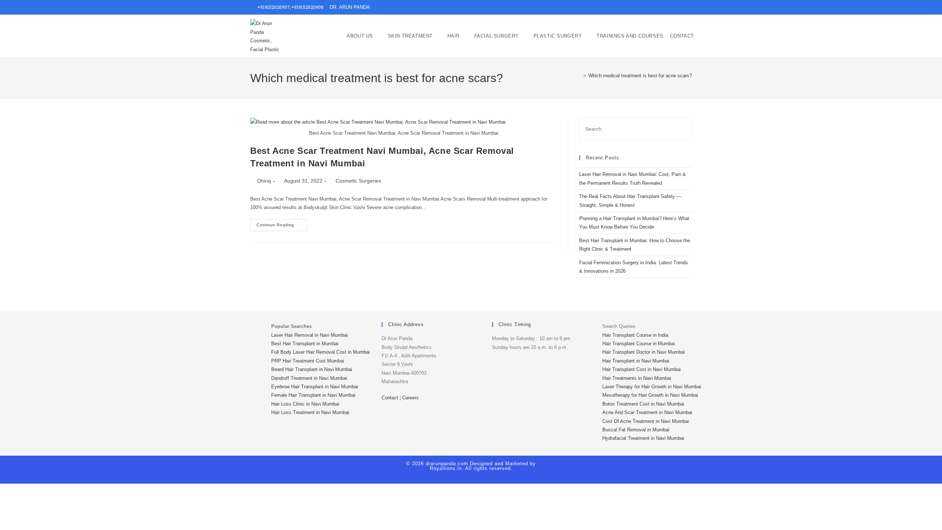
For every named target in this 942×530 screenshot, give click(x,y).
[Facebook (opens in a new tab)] (656, 7)
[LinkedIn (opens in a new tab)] (673, 7)
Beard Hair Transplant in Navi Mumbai (311, 369)
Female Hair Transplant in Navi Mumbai (313, 395)
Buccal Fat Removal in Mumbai (635, 429)
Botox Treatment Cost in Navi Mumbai (643, 404)
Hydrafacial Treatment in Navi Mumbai (643, 438)
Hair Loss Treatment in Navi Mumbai (310, 412)
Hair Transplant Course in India (635, 335)
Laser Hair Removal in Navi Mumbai (309, 335)
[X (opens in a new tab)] (647, 7)
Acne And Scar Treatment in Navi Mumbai (647, 412)
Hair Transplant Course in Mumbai (638, 343)
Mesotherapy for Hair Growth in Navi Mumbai (650, 395)
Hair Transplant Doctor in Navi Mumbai (643, 352)
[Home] (579, 75)
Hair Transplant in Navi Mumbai (635, 361)
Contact (390, 397)
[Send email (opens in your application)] (689, 7)
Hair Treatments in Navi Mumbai (636, 378)
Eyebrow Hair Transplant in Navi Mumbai (314, 386)
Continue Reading (281, 223)
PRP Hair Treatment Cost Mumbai (307, 361)
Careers (410, 397)
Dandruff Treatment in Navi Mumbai (309, 378)
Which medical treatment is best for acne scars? (640, 75)
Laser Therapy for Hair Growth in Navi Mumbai (651, 386)
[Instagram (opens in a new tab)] (664, 7)
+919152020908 (307, 7)
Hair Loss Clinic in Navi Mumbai (305, 404)
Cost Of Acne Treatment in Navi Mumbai (645, 421)
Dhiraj (264, 181)
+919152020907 (273, 7)
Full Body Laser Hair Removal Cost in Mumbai (320, 352)
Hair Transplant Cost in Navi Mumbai (641, 369)
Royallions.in (446, 468)
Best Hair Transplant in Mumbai (305, 343)
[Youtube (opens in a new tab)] (681, 7)
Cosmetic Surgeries (358, 181)
